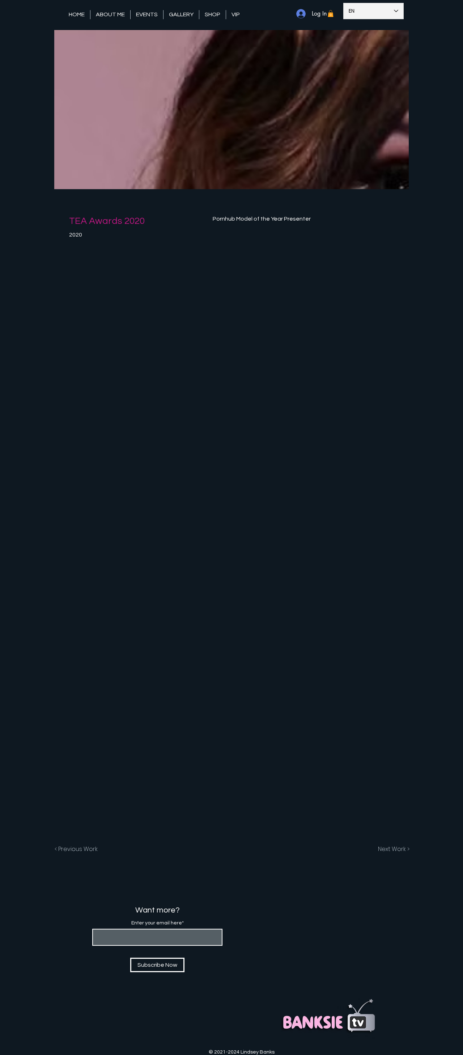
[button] (147, 14)
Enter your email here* (157, 923)
